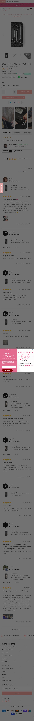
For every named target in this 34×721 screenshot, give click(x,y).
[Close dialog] (33, 349)
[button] (1, 188)
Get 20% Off (7, 370)
